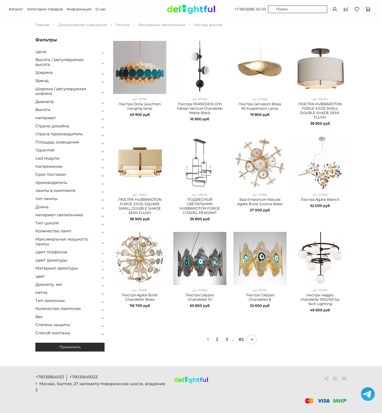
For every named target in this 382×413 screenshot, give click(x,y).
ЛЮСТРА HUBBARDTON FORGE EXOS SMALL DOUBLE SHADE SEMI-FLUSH (320, 110)
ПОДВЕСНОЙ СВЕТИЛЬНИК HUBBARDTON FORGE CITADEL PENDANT (200, 206)
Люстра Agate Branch (320, 199)
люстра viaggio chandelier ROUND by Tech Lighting (320, 299)
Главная (42, 25)
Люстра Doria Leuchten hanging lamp (139, 106)
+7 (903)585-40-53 (250, 9)
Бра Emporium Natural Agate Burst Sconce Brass (260, 201)
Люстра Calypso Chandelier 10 (199, 297)
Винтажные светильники (161, 25)
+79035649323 (83, 377)
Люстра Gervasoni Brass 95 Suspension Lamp (260, 106)
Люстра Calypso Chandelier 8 (260, 297)
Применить (70, 347)
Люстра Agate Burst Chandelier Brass (140, 297)
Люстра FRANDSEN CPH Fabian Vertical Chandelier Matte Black (200, 108)
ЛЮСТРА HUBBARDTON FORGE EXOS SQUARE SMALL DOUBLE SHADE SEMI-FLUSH (140, 206)
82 (241, 339)
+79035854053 (49, 377)
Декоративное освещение (82, 25)
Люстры (122, 25)
